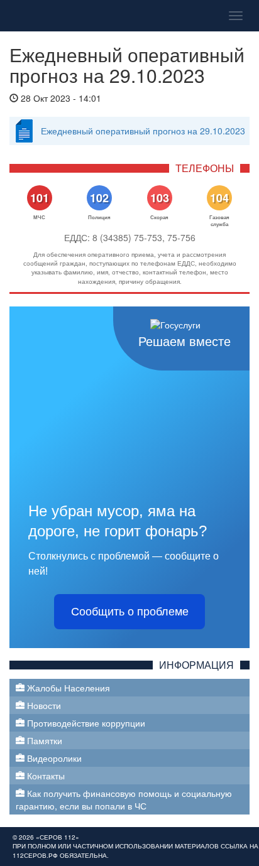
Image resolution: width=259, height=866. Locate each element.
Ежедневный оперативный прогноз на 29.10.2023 (143, 130)
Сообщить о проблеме (130, 611)
